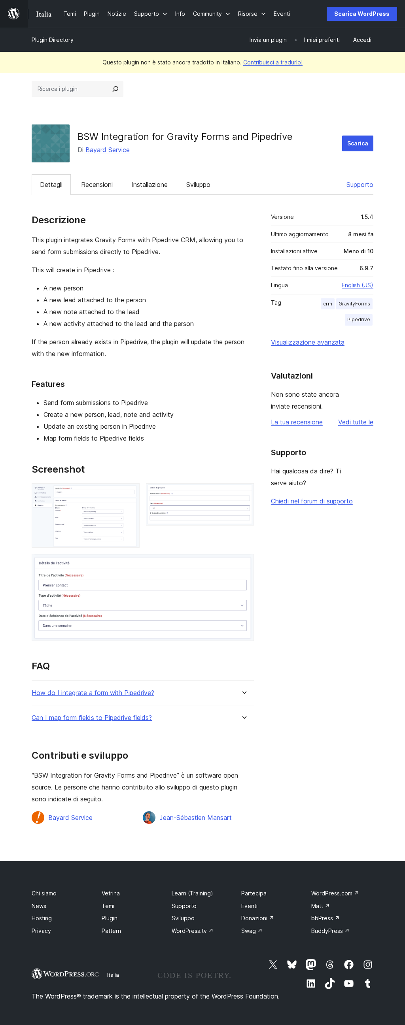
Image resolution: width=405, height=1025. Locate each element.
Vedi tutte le (355, 422)
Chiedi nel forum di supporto (312, 501)
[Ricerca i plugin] (115, 89)
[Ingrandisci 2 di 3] (243, 494)
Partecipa (254, 893)
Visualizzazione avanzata (307, 342)
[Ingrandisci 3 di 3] (243, 565)
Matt (320, 906)
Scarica (357, 143)
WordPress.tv (193, 930)
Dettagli (51, 184)
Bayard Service (107, 150)
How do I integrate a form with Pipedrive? (93, 693)
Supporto (359, 184)
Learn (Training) (192, 893)
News (39, 906)
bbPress (325, 918)
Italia (113, 975)
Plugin (109, 918)
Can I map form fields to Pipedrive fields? (92, 718)
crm (327, 304)
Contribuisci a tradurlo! (273, 62)
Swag (252, 930)
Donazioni (257, 918)
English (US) (357, 285)
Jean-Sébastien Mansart (195, 818)
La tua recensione (297, 422)
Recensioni (97, 184)
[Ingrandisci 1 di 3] (129, 494)
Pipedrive (358, 319)
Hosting (42, 918)
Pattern (111, 930)
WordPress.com (335, 893)
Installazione (149, 184)
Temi (108, 906)
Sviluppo (198, 184)
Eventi (249, 906)
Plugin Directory (53, 39)
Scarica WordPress (362, 13)
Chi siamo (44, 893)
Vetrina (111, 893)
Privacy (41, 930)
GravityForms (354, 304)
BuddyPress (330, 930)
